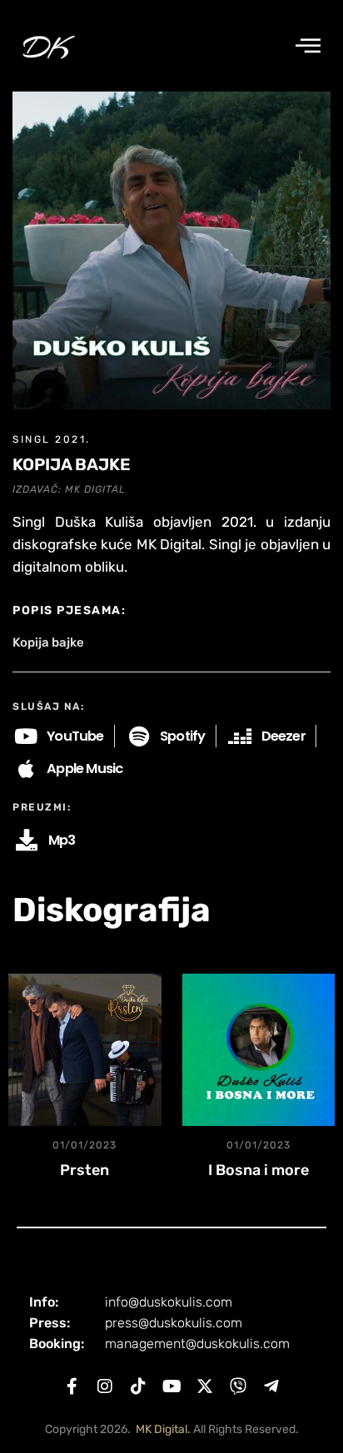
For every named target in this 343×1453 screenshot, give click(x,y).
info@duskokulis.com (168, 1302)
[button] (308, 46)
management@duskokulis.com (197, 1343)
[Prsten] (85, 1050)
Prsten (84, 1170)
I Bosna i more (258, 1170)
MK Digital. (163, 1429)
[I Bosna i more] (259, 1050)
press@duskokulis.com (173, 1323)
